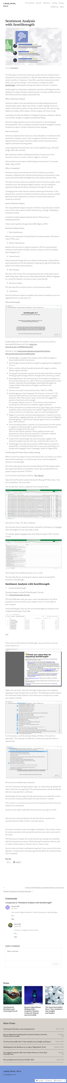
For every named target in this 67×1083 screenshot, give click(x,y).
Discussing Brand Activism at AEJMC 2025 (18, 1059)
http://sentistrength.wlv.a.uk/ (19, 595)
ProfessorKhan (14, 68)
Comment (55, 964)
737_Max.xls (38, 475)
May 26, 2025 (17, 924)
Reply (12, 919)
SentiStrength (10, 85)
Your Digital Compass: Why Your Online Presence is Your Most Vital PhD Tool (25, 1053)
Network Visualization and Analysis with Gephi (17, 891)
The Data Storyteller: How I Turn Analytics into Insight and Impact (54, 1010)
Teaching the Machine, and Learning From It (10, 1009)
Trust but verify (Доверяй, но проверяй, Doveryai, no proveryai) (44, 887)
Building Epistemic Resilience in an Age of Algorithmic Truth (24, 1047)
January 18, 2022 (15, 906)
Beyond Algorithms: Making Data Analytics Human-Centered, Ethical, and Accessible (32, 1011)
